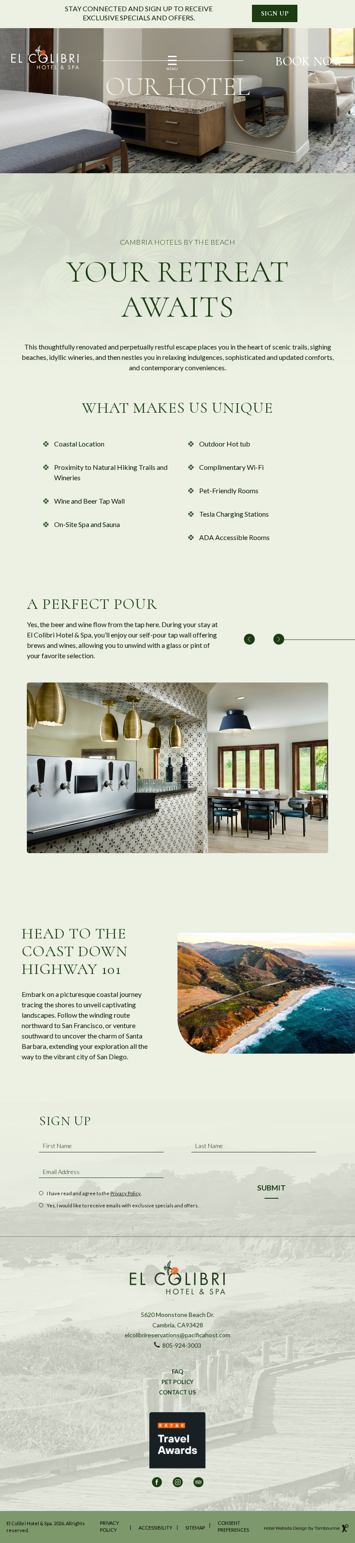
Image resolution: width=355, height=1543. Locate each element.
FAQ (177, 1371)
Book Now (309, 61)
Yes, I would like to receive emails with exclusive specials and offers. (123, 1205)
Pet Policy (177, 1381)
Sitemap (195, 1527)
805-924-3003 (177, 1345)
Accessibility (155, 1527)
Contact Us (177, 1392)
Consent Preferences (233, 1526)
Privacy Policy (125, 1193)
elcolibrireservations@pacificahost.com (177, 1334)
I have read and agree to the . (94, 1193)
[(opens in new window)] (177, 1443)
